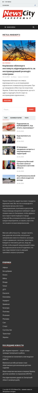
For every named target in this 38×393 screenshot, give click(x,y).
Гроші (5, 286)
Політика (6, 311)
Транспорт (7, 334)
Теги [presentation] (26, 118)
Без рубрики (6, 63)
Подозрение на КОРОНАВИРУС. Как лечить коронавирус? (25, 126)
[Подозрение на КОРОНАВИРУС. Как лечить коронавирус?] (9, 124)
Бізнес (5, 275)
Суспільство (7, 330)
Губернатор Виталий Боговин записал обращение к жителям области (25, 164)
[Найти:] (19, 109)
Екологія (6, 293)
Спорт (5, 326)
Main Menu (11, 27)
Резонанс (6, 315)
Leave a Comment (23, 77)
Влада (5, 282)
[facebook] (35, 5)
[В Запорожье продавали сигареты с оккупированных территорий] (9, 147)
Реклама (6, 319)
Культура (6, 308)
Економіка (6, 297)
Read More (7, 100)
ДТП (4, 289)
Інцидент (6, 300)
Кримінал (6, 304)
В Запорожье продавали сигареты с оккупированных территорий (26, 150)
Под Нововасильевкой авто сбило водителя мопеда (26, 178)
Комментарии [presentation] (16, 118)
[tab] (6, 118)
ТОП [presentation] (5, 118)
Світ (4, 322)
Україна (5, 337)
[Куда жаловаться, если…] (9, 136)
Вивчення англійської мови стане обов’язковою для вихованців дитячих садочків (17, 365)
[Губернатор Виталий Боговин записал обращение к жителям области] (9, 162)
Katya (14, 77)
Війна (5, 278)
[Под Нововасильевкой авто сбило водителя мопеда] (9, 176)
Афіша (5, 267)
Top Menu (8, 2)
